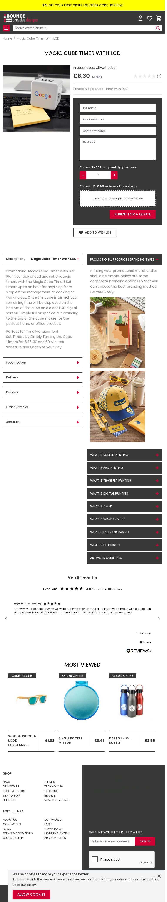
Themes (49, 782)
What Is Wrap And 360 (107, 519)
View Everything (56, 800)
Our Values (52, 820)
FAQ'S (48, 824)
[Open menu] (6, 28)
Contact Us (12, 824)
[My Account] (140, 18)
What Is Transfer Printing (110, 480)
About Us (10, 820)
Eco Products (14, 791)
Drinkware (11, 786)
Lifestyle (9, 800)
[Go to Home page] (20, 18)
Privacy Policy (55, 838)
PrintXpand (116, 790)
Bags (7, 782)
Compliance (53, 829)
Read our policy (24, 885)
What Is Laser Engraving (109, 532)
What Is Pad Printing (106, 468)
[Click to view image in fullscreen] (36, 98)
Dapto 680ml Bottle (120, 740)
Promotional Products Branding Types (122, 259)
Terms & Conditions (18, 833)
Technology (53, 786)
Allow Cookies (31, 894)
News (7, 829)
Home (7, 39)
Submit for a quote (132, 214)
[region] (82, 618)
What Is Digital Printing (109, 493)
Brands (49, 796)
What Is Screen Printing (109, 455)
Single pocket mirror (70, 740)
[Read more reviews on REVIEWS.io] (139, 651)
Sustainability (13, 838)
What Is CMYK (101, 506)
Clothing (51, 791)
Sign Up (145, 841)
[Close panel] (159, 876)
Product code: (84, 67)
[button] (148, 76)
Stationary (11, 796)
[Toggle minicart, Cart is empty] (159, 18)
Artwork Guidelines (106, 558)
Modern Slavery (56, 833)
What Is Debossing (105, 545)
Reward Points (119, 778)
